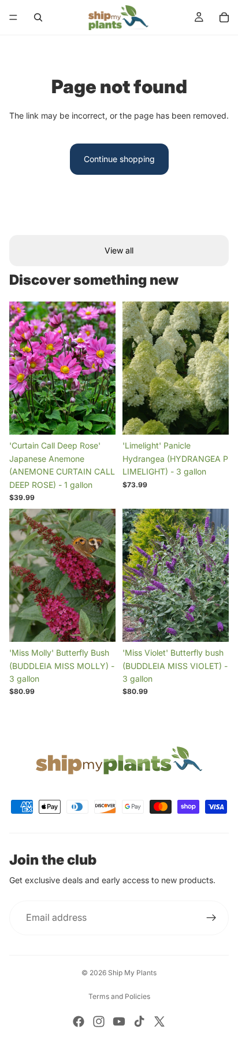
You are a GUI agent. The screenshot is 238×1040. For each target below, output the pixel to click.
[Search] (38, 17)
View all (119, 250)
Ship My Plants (132, 972)
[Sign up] (211, 918)
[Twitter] (159, 1021)
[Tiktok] (139, 1021)
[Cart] (224, 17)
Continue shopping (119, 159)
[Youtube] (119, 1021)
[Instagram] (99, 1021)
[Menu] (13, 17)
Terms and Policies (119, 996)
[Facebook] (78, 1021)
